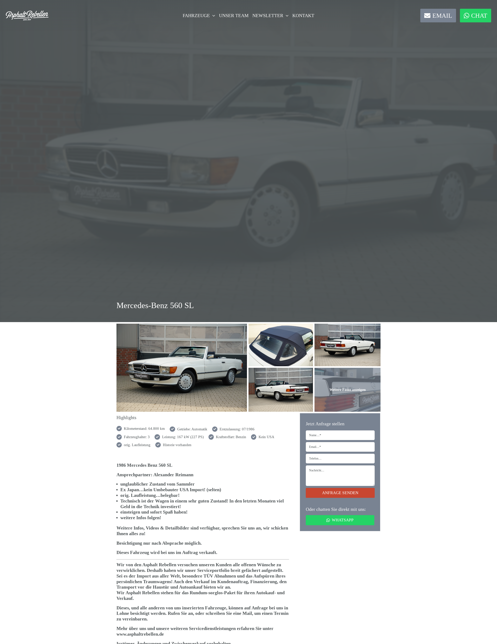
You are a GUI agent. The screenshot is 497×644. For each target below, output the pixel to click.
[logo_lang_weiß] (27, 12)
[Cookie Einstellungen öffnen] (8, 639)
